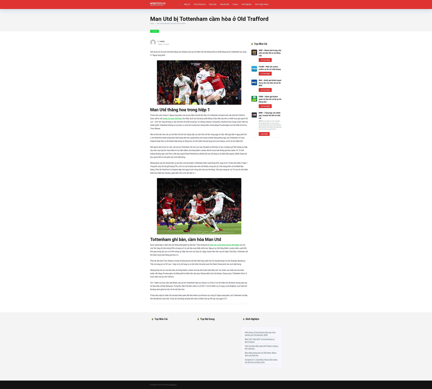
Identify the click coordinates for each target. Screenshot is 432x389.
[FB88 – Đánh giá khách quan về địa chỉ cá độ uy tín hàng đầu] (254, 101)
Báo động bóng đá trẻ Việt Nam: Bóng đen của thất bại (260, 354)
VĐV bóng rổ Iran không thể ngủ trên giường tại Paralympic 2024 (260, 333)
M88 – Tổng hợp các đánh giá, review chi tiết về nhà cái (269, 115)
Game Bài (212, 4)
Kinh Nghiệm (246, 4)
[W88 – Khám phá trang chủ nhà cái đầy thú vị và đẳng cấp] (254, 55)
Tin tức (154, 31)
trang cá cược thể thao (172, 118)
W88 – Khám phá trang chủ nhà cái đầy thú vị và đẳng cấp (270, 53)
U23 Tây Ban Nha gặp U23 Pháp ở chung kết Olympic (261, 347)
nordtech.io (157, 3)
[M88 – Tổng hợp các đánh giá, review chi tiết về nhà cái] (254, 117)
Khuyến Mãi (224, 4)
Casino (235, 4)
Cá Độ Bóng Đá (199, 4)
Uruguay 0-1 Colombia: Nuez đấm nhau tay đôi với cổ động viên (261, 361)
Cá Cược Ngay (265, 60)
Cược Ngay (264, 134)
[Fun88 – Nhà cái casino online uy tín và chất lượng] (254, 71)
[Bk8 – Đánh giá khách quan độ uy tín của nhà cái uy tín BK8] (254, 85)
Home (152, 23)
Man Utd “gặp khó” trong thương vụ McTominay (259, 340)
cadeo (162, 41)
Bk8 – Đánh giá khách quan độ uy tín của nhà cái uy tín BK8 (270, 83)
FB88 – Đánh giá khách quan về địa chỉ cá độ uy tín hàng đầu (270, 99)
